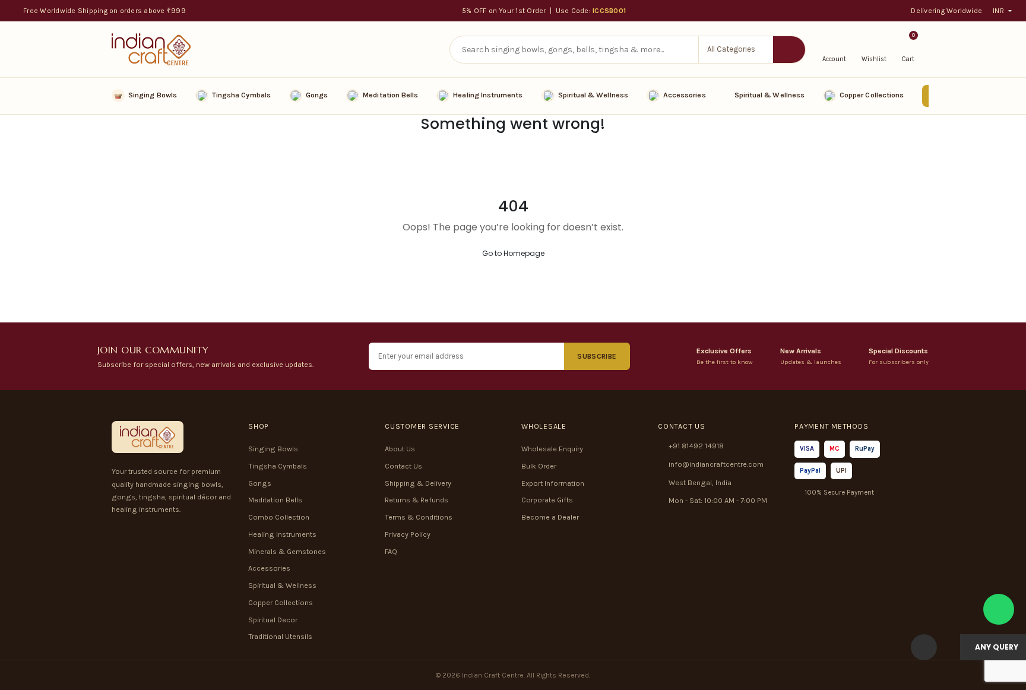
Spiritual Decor (272, 620)
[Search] (789, 49)
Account (834, 59)
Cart (908, 48)
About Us (400, 449)
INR (998, 11)
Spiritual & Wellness (593, 95)
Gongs (317, 95)
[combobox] (574, 49)
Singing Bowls (152, 95)
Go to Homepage (513, 253)
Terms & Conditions (418, 517)
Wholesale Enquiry (552, 449)
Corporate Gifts (547, 500)
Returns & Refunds (416, 500)
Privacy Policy (407, 534)
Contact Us (403, 466)
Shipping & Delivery (418, 483)
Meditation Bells (390, 95)
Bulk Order (538, 466)
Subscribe (596, 356)
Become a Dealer (550, 517)
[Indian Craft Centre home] (151, 49)
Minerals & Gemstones (287, 551)
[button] (735, 49)
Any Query (995, 647)
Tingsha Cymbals (241, 95)
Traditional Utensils (280, 636)
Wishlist (874, 59)
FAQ (391, 551)
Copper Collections (872, 95)
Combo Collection (278, 517)
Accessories (684, 95)
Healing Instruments (487, 95)
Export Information (552, 483)
